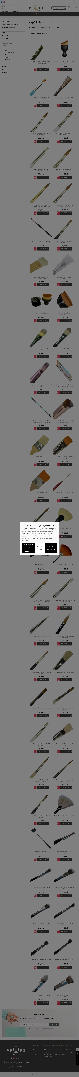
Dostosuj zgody (40, 548)
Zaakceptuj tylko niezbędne (28, 548)
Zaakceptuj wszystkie (51, 548)
